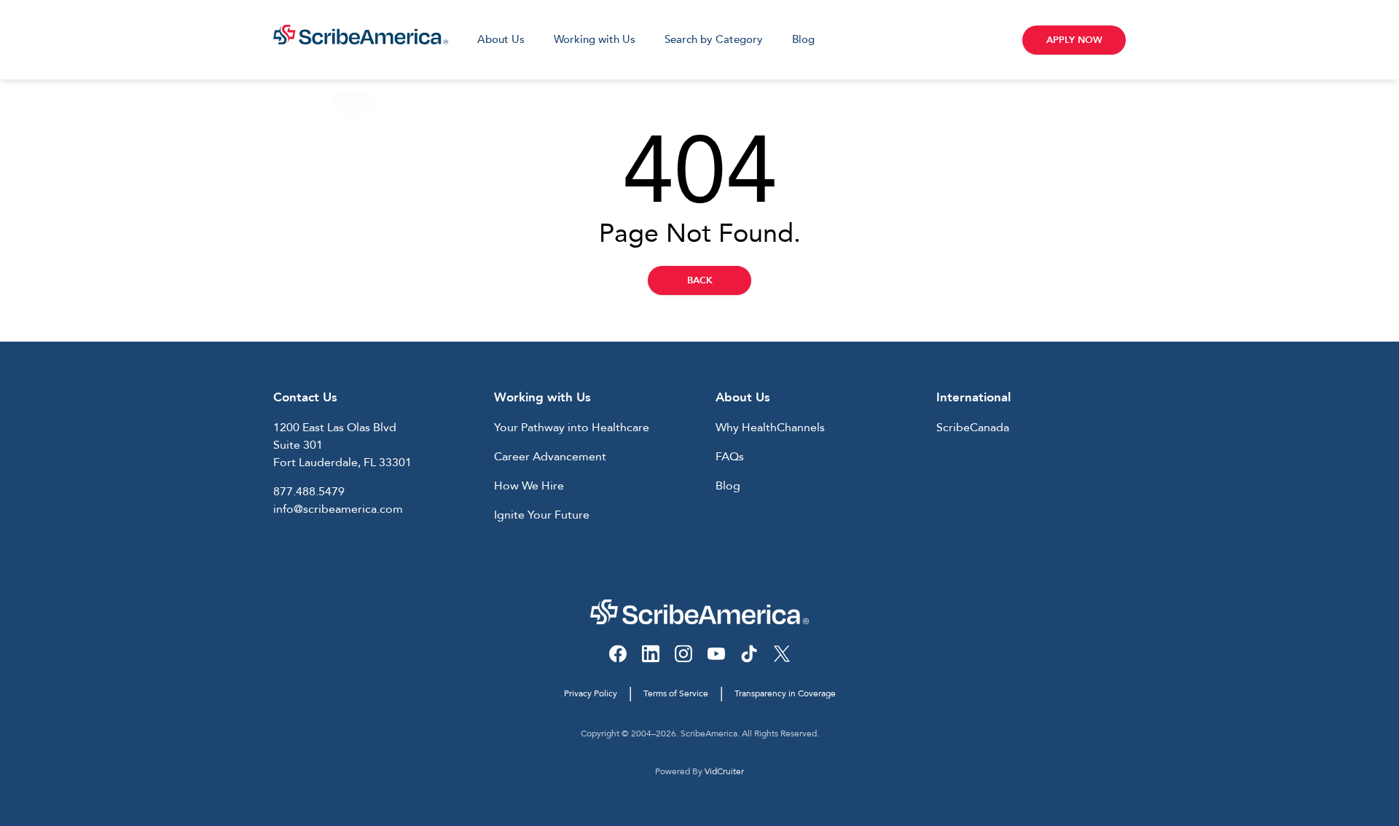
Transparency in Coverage (785, 693)
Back (700, 280)
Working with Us (594, 39)
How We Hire (529, 486)
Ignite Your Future (541, 515)
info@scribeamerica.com (338, 509)
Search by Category (714, 39)
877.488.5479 (309, 492)
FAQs (730, 457)
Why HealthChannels (770, 428)
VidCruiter (724, 771)
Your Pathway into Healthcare (571, 428)
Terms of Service (675, 693)
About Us (501, 39)
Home (289, 103)
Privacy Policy (590, 693)
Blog (803, 39)
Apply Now (1074, 40)
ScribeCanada (972, 428)
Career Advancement (550, 457)
